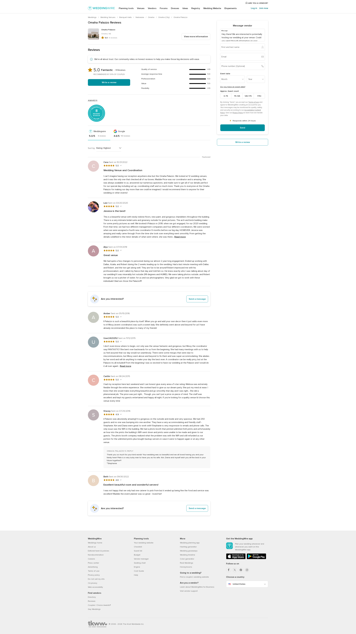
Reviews (91, 601)
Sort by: (91, 148)
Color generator (187, 559)
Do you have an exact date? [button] (232, 87)
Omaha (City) (164, 17)
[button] (149, 299)
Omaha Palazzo (180, 17)
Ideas (185, 8)
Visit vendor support (189, 591)
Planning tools (126, 8)
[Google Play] (256, 558)
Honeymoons (186, 567)
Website (212, 8)
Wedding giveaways (188, 551)
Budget (137, 555)
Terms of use (253, 102)
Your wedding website (143, 543)
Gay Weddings (94, 609)
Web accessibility (95, 587)
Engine (137, 567)
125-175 (248, 96)
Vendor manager (141, 559)
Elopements (230, 8)
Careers (91, 559)
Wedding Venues (108, 17)
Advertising (93, 567)
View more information (196, 36)
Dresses (175, 8)
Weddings (92, 17)
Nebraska (140, 17)
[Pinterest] (240, 569)
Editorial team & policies (98, 551)
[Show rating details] (120, 165)
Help (136, 575)
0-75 (226, 96)
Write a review (109, 82)
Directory (92, 597)
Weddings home (95, 543)
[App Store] (236, 558)
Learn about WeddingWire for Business (197, 587)
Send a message (197, 299)
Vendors (152, 8)
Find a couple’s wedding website (194, 577)
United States (239, 584)
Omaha (151, 17)
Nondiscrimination (96, 555)
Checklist (138, 547)
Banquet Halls (125, 17)
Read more (180, 236)
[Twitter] (234, 569)
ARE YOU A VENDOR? (258, 3)
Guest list (138, 551)
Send (242, 127)
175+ (259, 96)
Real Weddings (186, 563)
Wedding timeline (187, 555)
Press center (93, 563)
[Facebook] (228, 569)
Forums (164, 8)
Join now (263, 8)
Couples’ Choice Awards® (99, 605)
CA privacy (92, 583)
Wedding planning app (190, 543)
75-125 (237, 96)
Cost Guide (139, 571)
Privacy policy (94, 575)
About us (92, 547)
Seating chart (140, 563)
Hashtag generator (188, 547)
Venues (140, 8)
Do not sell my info (96, 579)
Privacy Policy (238, 113)
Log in (254, 8)
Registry (195, 8)
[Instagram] (246, 569)
